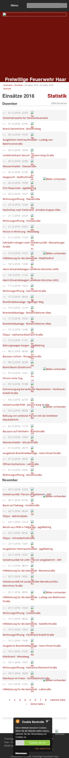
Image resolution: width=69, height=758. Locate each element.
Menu (14, 5)
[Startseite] (61, 734)
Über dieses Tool (42, 748)
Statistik (7, 88)
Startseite (7, 85)
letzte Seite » (38, 704)
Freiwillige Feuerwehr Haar (35, 79)
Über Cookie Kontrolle (17, 721)
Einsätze (19, 85)
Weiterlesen (21, 753)
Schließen (48, 721)
